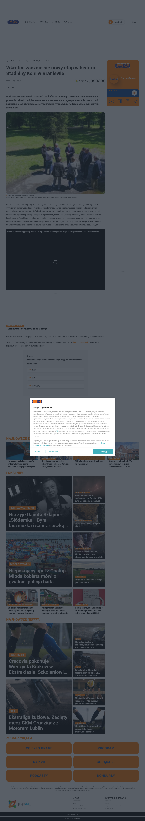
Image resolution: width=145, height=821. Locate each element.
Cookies (46, 445)
